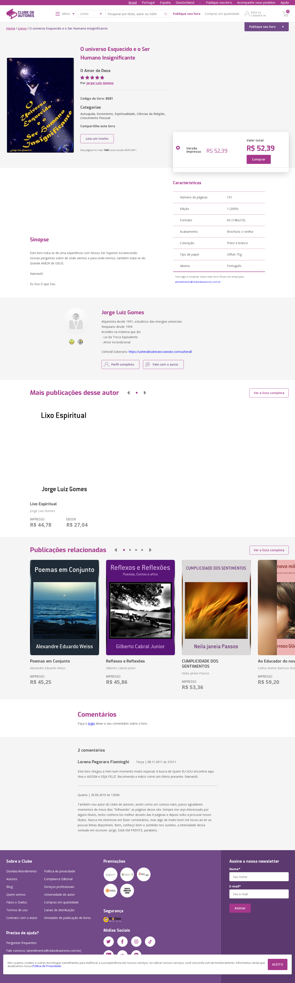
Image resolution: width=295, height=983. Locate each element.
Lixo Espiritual (43, 504)
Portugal (148, 2)
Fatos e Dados (16, 902)
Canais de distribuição (59, 910)
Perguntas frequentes (21, 943)
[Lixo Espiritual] (64, 450)
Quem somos (15, 894)
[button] (128, 392)
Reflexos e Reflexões (125, 661)
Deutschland (185, 2)
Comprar (258, 159)
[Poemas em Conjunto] (64, 607)
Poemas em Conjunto (50, 661)
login (91, 723)
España (165, 2)
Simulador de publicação (67, 918)
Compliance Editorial (58, 879)
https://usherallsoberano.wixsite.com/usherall (160, 352)
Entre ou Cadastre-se (258, 14)
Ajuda (285, 2)
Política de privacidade (59, 871)
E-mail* (235, 886)
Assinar (240, 908)
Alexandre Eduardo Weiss (47, 668)
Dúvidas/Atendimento (21, 871)
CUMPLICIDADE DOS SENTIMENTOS (200, 664)
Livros (22, 28)
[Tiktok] (150, 941)
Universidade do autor (59, 894)
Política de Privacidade (46, 966)
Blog (9, 887)
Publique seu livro (219, 2)
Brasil (132, 2)
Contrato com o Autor (21, 918)
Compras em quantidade (222, 14)
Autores (11, 879)
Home (10, 28)
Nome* (234, 869)
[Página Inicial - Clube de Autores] (20, 15)
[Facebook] (122, 941)
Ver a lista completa (269, 393)
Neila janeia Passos (195, 673)
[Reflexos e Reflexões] (140, 607)
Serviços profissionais (59, 887)
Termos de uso (17, 910)
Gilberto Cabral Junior (121, 668)
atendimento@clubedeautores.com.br (198, 281)
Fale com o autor (165, 364)
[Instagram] (136, 941)
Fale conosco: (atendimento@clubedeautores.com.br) (43, 950)
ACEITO (277, 964)
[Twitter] (108, 941)
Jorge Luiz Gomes (100, 83)
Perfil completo (122, 364)
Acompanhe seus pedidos (256, 2)
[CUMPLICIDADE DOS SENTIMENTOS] (216, 607)
